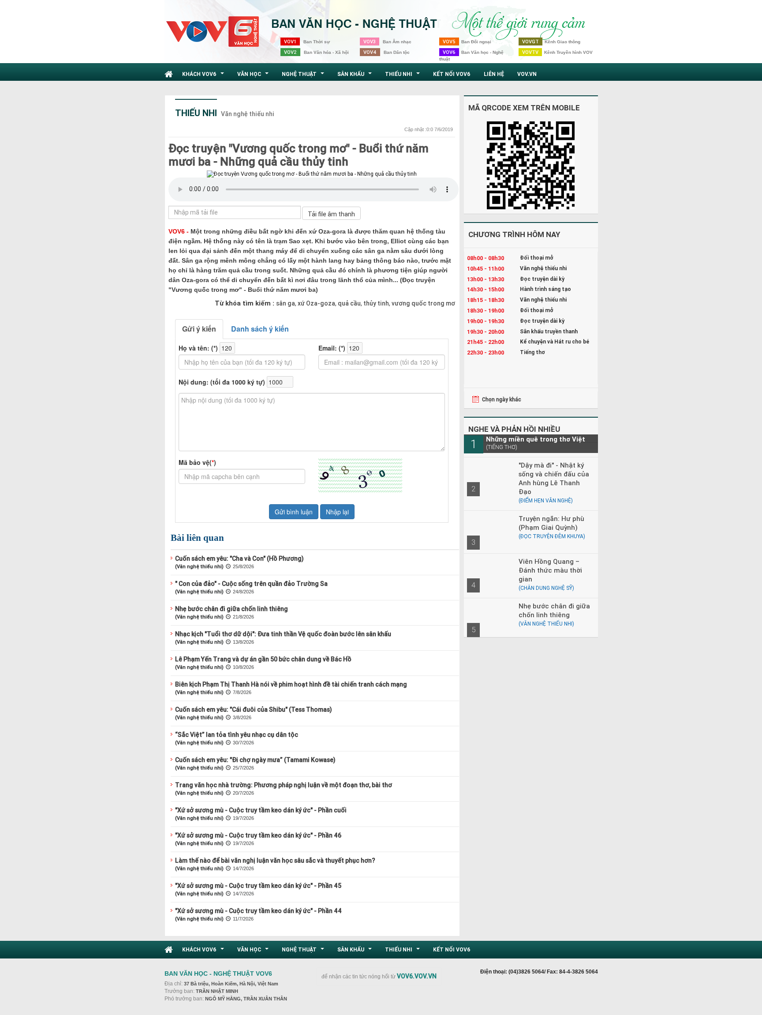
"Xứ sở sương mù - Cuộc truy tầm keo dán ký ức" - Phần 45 (258, 886)
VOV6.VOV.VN (417, 976)
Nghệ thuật (304, 76)
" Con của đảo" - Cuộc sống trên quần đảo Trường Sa (251, 584)
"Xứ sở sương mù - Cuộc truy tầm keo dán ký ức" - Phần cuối (261, 810)
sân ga (285, 303)
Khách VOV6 (204, 76)
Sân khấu (355, 76)
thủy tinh (375, 303)
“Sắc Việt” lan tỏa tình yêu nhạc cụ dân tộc (236, 735)
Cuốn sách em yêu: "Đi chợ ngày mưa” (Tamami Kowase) (255, 760)
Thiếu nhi (403, 76)
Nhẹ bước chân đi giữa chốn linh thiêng (231, 609)
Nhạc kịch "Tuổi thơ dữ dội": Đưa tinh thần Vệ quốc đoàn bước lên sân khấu (283, 634)
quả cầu (348, 303)
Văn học (254, 76)
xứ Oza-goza (315, 303)
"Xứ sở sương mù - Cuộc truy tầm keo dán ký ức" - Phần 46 (258, 835)
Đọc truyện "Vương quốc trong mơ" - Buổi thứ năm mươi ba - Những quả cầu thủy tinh (298, 155)
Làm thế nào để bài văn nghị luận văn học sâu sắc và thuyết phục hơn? (275, 860)
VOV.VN (527, 74)
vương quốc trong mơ (422, 303)
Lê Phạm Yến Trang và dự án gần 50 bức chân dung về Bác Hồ (263, 659)
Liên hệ (494, 74)
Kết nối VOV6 (452, 74)
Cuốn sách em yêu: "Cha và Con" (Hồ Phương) (239, 558)
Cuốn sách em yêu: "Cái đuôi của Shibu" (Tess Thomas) (253, 709)
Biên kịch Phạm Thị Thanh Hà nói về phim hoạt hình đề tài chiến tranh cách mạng (291, 684)
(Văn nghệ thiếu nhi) (199, 566)
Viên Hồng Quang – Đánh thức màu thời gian (550, 570)
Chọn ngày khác (501, 399)
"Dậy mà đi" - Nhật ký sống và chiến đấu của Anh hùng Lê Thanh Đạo (554, 478)
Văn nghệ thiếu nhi (247, 114)
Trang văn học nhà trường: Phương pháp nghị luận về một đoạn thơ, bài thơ (283, 785)
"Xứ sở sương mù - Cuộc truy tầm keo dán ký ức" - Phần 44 (258, 911)
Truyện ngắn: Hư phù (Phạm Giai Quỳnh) (551, 523)
